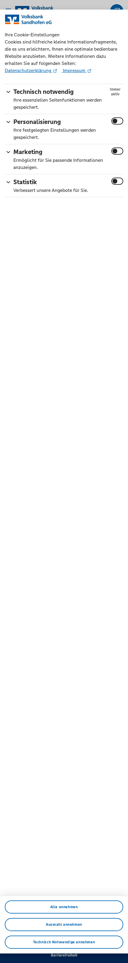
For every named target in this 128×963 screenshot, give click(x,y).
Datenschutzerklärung (28, 70)
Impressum (74, 70)
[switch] (117, 121)
